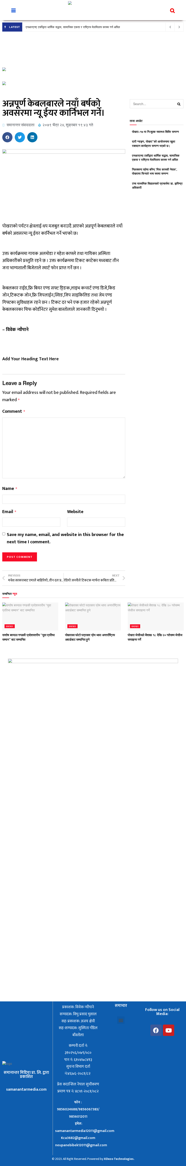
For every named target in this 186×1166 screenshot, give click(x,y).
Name (9, 488)
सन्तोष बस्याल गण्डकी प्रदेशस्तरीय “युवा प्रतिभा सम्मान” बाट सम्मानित (28, 637)
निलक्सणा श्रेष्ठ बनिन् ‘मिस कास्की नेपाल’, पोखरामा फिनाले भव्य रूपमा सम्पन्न (154, 171)
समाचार (9, 626)
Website (75, 512)
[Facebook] (156, 1030)
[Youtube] (168, 1030)
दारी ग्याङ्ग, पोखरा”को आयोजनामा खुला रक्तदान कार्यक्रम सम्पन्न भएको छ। (153, 143)
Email (9, 512)
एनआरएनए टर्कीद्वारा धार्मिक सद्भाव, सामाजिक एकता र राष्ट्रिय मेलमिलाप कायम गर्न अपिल (73, 27)
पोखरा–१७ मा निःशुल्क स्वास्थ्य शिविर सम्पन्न (155, 131)
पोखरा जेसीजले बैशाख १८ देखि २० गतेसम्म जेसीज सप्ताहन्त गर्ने (155, 637)
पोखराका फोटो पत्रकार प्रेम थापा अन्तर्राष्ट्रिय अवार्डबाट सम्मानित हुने (90, 637)
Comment (13, 411)
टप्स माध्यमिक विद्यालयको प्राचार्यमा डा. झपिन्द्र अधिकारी (157, 185)
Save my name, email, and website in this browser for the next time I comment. (65, 538)
